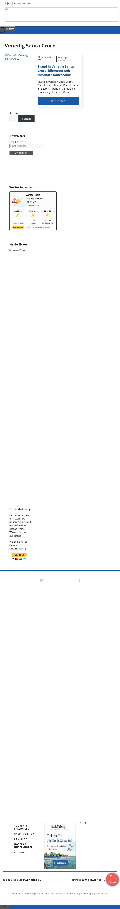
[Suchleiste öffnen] (2, 32)
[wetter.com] (18, 228)
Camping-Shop (24, 833)
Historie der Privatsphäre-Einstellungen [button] (64, 893)
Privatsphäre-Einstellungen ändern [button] (28, 893)
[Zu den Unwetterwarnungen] (19, 208)
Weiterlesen (58, 101)
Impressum (79, 879)
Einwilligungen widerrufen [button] (96, 893)
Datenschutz (99, 879)
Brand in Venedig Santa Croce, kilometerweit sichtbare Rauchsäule (56, 70)
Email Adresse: (18, 142)
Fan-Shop (20, 839)
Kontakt (20, 852)
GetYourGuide (17, 172)
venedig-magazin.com (65, 59)
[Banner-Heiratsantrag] (61, 20)
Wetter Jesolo (33, 194)
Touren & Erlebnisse (21, 827)
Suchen (26, 118)
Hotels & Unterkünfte (23, 846)
